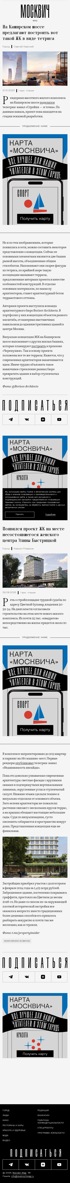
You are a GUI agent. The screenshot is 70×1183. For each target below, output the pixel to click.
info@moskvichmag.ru (22, 1176)
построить (38, 346)
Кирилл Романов (24, 549)
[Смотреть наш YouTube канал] (59, 419)
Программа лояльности (51, 1133)
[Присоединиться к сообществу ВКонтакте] (27, 419)
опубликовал (24, 763)
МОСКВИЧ (35, 12)
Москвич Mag (20, 1173)
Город (6, 47)
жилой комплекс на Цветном (17, 941)
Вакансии (43, 1115)
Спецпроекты (45, 1128)
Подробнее (50, 515)
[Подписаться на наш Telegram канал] (11, 419)
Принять (20, 514)
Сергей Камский (24, 47)
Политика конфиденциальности (51, 1121)
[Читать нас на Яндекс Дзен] (43, 419)
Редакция (43, 1111)
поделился (47, 102)
